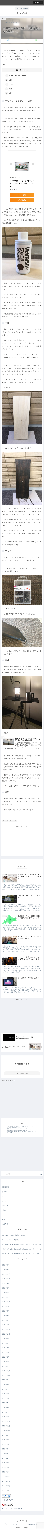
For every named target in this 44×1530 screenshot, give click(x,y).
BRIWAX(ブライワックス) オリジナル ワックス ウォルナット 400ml (22, 184)
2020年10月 (6, 1430)
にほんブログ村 (7, 1500)
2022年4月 (5, 1357)
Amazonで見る (22, 195)
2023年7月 (5, 1306)
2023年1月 (5, 1325)
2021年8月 (5, 1384)
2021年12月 (6, 1366)
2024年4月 (5, 1283)
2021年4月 (5, 1403)
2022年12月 (6, 1329)
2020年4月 (5, 1458)
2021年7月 (5, 1389)
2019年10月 (6, 1486)
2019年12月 (6, 1476)
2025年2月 (5, 1269)
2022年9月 (5, 1338)
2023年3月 (5, 1320)
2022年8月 (5, 1343)
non (22, 1123)
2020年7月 (5, 1444)
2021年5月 (5, 1398)
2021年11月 (6, 1371)
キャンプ (13, 821)
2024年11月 (6, 1279)
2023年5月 (5, 1311)
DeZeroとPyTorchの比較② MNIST (13, 1235)
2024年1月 (5, 1292)
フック (11, 84)
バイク (4, 1210)
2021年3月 (5, 1407)
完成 (10, 89)
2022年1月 (5, 1361)
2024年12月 (6, 1274)
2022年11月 (6, 1334)
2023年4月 (5, 1315)
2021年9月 (5, 1380)
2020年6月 (5, 1449)
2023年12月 (6, 1297)
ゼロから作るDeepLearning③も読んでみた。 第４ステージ (22, 1249)
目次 (21, 70)
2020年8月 (5, 1440)
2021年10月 (6, 1375)
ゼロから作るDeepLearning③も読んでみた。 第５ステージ (22, 1244)
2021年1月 (5, 1417)
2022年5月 (5, 1352)
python (4, 1191)
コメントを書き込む (22, 1073)
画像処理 (5, 1224)
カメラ (6, 821)
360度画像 (5, 1187)
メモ (3, 1214)
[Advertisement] (22, 842)
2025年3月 (5, 1265)
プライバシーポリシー (11, 1524)
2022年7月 (5, 1348)
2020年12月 (6, 1421)
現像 (3, 1219)
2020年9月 (5, 1435)
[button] (41, 1173)
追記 (10, 93)
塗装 (10, 80)
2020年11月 (6, 1426)
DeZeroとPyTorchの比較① (11, 1240)
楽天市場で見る (22, 200)
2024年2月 (5, 1288)
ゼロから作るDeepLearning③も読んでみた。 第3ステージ (21, 1253)
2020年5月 (5, 1453)
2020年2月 (5, 1467)
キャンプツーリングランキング (12, 1509)
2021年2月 (5, 1412)
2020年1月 (5, 1472)
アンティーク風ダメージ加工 (18, 75)
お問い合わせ (32, 1524)
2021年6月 (5, 1394)
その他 (4, 1196)
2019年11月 (6, 1481)
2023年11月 (6, 1302)
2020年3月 (5, 1463)
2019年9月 (5, 1490)
